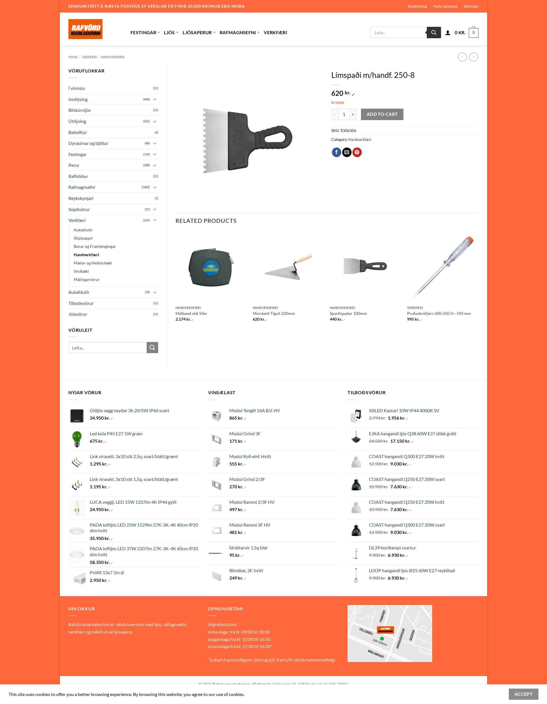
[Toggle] (154, 99)
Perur (73, 165)
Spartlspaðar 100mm (348, 313)
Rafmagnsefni (238, 32)
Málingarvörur (87, 279)
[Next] (478, 281)
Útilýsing (77, 121)
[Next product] (462, 56)
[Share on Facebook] (336, 152)
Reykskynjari (80, 198)
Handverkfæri (112, 57)
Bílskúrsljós (79, 110)
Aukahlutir (83, 229)
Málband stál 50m (191, 313)
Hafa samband (445, 6)
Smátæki (81, 271)
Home (73, 57)
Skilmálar (471, 6)
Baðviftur (77, 132)
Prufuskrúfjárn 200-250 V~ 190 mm (439, 313)
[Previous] (176, 281)
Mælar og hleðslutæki (93, 262)
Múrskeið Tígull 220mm (274, 313)
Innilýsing (77, 99)
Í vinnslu (76, 88)
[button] (448, 32)
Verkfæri (275, 32)
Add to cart (382, 114)
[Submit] (152, 347)
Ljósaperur (197, 32)
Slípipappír (83, 238)
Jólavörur (77, 314)
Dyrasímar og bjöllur (88, 143)
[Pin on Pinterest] (357, 152)
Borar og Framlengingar (95, 246)
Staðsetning (417, 6)
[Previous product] (473, 56)
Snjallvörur (79, 209)
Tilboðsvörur (81, 303)
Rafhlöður (78, 176)
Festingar (143, 32)
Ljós (169, 32)
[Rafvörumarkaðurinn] (95, 29)
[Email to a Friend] (347, 152)
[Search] (434, 32)
